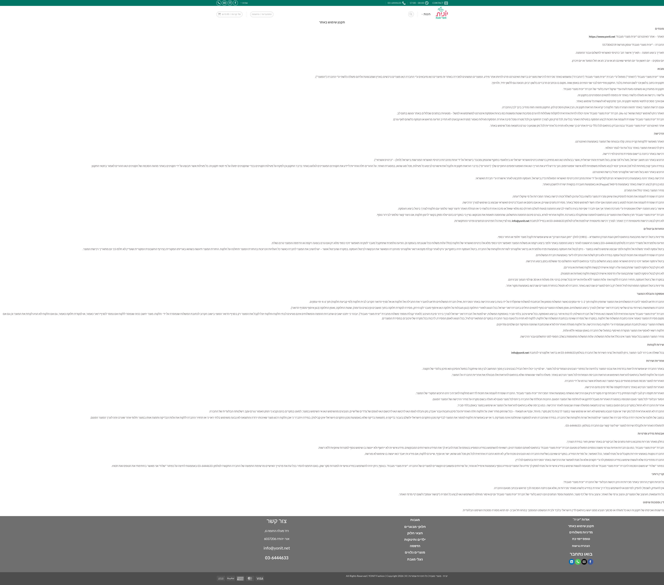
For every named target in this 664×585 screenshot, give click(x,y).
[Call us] (218, 2)
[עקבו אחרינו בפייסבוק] (235, 2)
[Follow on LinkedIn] (571, 562)
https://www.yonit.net (602, 36)
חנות (427, 14)
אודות (245, 3)
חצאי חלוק (415, 533)
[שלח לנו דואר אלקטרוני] (224, 2)
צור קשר (277, 520)
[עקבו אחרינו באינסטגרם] (229, 2)
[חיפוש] (411, 14)
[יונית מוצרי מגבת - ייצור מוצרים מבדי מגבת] (442, 13)
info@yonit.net (520, 220)
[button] (261, 14)
